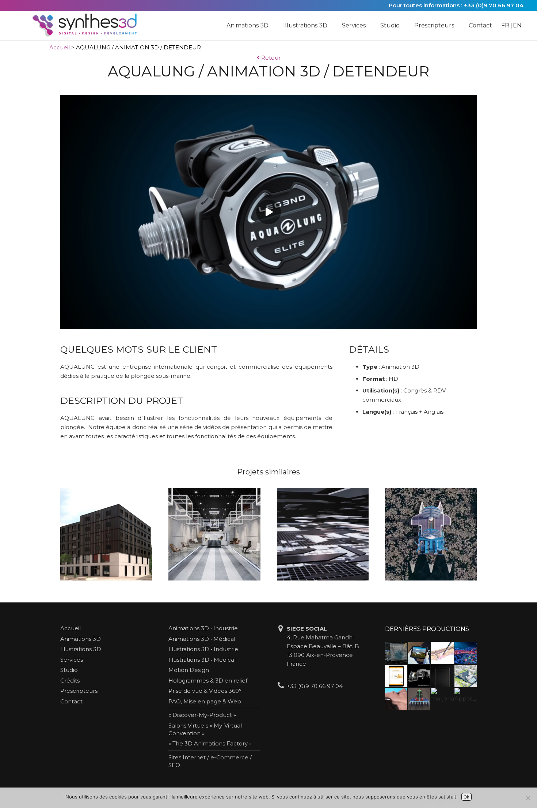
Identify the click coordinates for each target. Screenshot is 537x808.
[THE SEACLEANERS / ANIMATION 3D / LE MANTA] (431, 534)
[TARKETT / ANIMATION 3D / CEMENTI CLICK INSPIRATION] (214, 534)
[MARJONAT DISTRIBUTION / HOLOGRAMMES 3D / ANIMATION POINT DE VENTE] (442, 699)
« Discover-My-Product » (202, 714)
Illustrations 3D (80, 649)
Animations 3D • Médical (201, 638)
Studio (69, 669)
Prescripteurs (79, 690)
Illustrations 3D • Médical (202, 659)
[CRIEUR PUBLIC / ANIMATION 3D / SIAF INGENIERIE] (465, 676)
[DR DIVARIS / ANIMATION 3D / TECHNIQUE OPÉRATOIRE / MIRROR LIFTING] (396, 699)
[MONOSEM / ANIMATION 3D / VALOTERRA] (419, 699)
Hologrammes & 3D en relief (207, 680)
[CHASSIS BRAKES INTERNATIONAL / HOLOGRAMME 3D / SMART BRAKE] (419, 676)
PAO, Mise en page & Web (204, 701)
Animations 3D (80, 638)
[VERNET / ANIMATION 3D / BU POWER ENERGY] (396, 653)
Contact (71, 701)
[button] (272, 25)
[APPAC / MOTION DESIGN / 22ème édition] (465, 699)
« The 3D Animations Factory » (210, 743)
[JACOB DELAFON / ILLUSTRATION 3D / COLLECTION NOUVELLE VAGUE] (442, 676)
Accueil (59, 47)
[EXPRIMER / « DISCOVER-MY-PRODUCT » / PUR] (419, 653)
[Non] (528, 797)
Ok (466, 797)
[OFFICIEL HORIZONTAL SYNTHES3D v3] (89, 25)
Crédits (70, 680)
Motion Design (188, 669)
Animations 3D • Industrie (203, 628)
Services (71, 659)
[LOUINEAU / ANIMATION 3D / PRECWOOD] (106, 534)
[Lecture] (268, 212)
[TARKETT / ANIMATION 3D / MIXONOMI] (323, 534)
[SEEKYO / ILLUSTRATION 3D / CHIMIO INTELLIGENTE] (465, 653)
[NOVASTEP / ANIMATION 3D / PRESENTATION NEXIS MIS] (442, 653)
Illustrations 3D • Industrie (203, 649)
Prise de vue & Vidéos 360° (204, 690)
